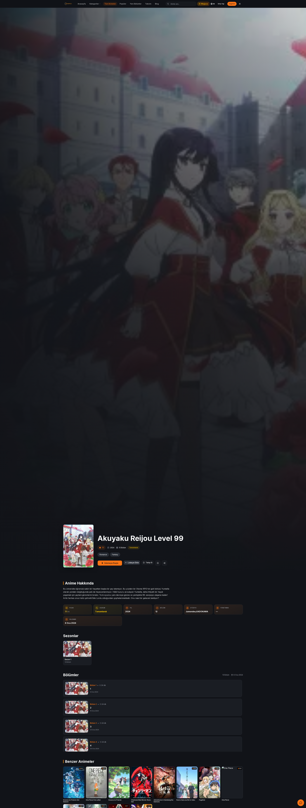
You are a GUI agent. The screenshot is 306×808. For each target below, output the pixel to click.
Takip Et (149, 563)
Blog (157, 4)
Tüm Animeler (110, 4)
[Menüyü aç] (240, 4)
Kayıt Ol (232, 4)
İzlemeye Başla (111, 563)
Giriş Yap (221, 4)
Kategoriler (94, 4)
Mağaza (204, 4)
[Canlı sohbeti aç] (300, 802)
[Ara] (168, 4)
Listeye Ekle (133, 562)
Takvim (148, 4)
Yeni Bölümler (135, 4)
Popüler (123, 4)
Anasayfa (82, 4)
